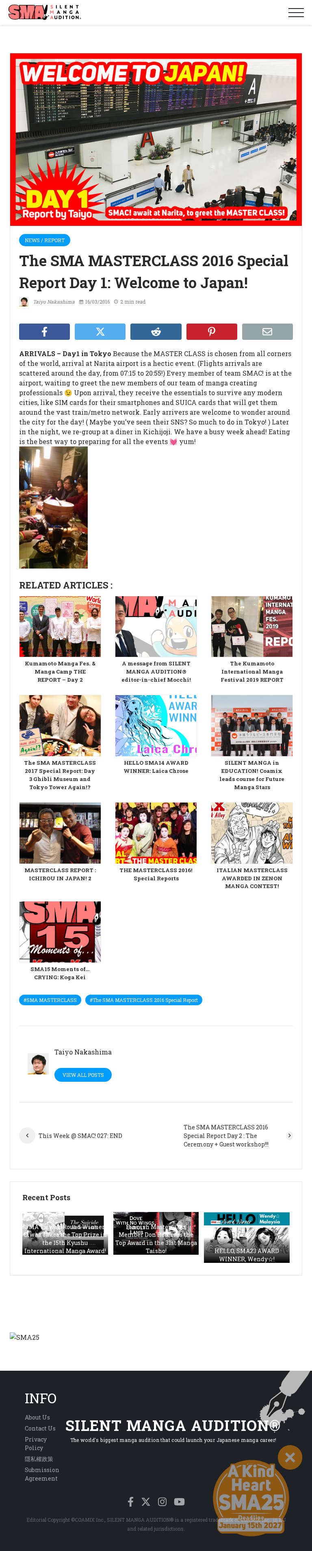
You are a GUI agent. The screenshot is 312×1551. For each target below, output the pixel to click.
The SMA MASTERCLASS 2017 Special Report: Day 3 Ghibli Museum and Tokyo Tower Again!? (60, 775)
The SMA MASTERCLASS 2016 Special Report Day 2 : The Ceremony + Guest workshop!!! (226, 1135)
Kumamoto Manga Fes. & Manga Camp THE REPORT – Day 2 (60, 671)
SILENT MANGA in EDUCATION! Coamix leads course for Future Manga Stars (251, 775)
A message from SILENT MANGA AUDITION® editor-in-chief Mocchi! (156, 671)
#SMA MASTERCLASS (50, 1000)
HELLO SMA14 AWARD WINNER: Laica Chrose (156, 766)
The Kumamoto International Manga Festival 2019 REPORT (252, 671)
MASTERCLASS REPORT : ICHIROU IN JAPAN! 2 (60, 874)
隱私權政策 (39, 1459)
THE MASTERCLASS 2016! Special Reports (156, 874)
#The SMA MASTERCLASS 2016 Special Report (144, 1000)
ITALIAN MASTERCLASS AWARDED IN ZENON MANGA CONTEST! (252, 878)
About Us (37, 1417)
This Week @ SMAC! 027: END (80, 1136)
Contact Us (40, 1428)
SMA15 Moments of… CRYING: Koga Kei (60, 973)
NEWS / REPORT (45, 240)
